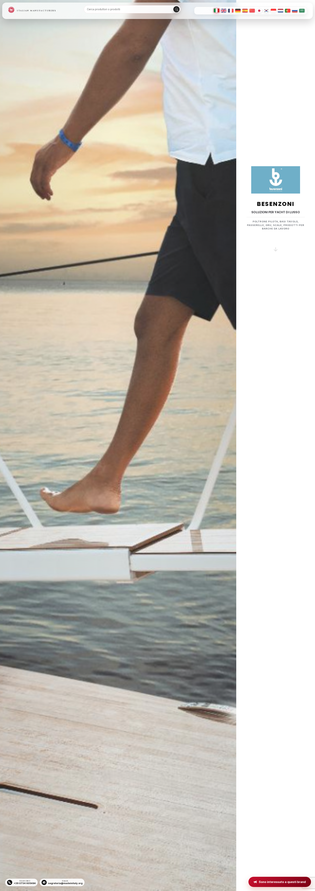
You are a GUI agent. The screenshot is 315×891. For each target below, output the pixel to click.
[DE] (238, 11)
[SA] (302, 11)
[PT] (288, 11)
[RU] (295, 11)
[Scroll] (275, 245)
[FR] (231, 11)
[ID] (273, 11)
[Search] (176, 9)
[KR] (266, 11)
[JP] (259, 11)
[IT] (216, 10)
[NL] (280, 11)
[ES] (245, 11)
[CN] (252, 11)
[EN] (224, 11)
